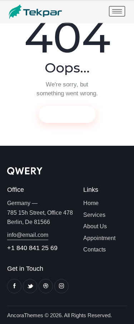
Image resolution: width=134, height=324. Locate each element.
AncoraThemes (25, 315)
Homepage (67, 114)
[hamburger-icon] (117, 11)
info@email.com (27, 235)
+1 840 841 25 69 (32, 247)
